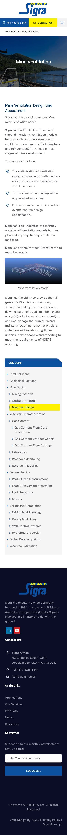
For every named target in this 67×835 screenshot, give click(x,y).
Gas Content (21, 421)
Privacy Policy (51, 820)
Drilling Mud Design (25, 519)
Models (17, 499)
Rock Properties (23, 492)
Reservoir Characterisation (27, 414)
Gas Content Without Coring (34, 439)
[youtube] (17, 630)
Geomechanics (19, 472)
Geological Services (22, 381)
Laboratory (19, 452)
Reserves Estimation (23, 546)
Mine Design (17, 387)
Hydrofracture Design (26, 532)
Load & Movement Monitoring (32, 486)
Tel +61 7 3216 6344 (25, 669)
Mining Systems (23, 394)
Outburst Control (24, 401)
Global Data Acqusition (25, 539)
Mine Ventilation (23, 407)
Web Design (18, 820)
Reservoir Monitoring (26, 459)
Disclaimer (50, 824)
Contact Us (45, 22)
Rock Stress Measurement (30, 479)
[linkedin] (9, 630)
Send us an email (24, 676)
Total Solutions (19, 374)
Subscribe (33, 771)
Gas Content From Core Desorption (31, 430)
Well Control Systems (26, 526)
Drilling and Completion (25, 506)
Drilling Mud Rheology (26, 512)
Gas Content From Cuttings (33, 445)
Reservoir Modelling (25, 465)
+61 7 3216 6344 (16, 22)
